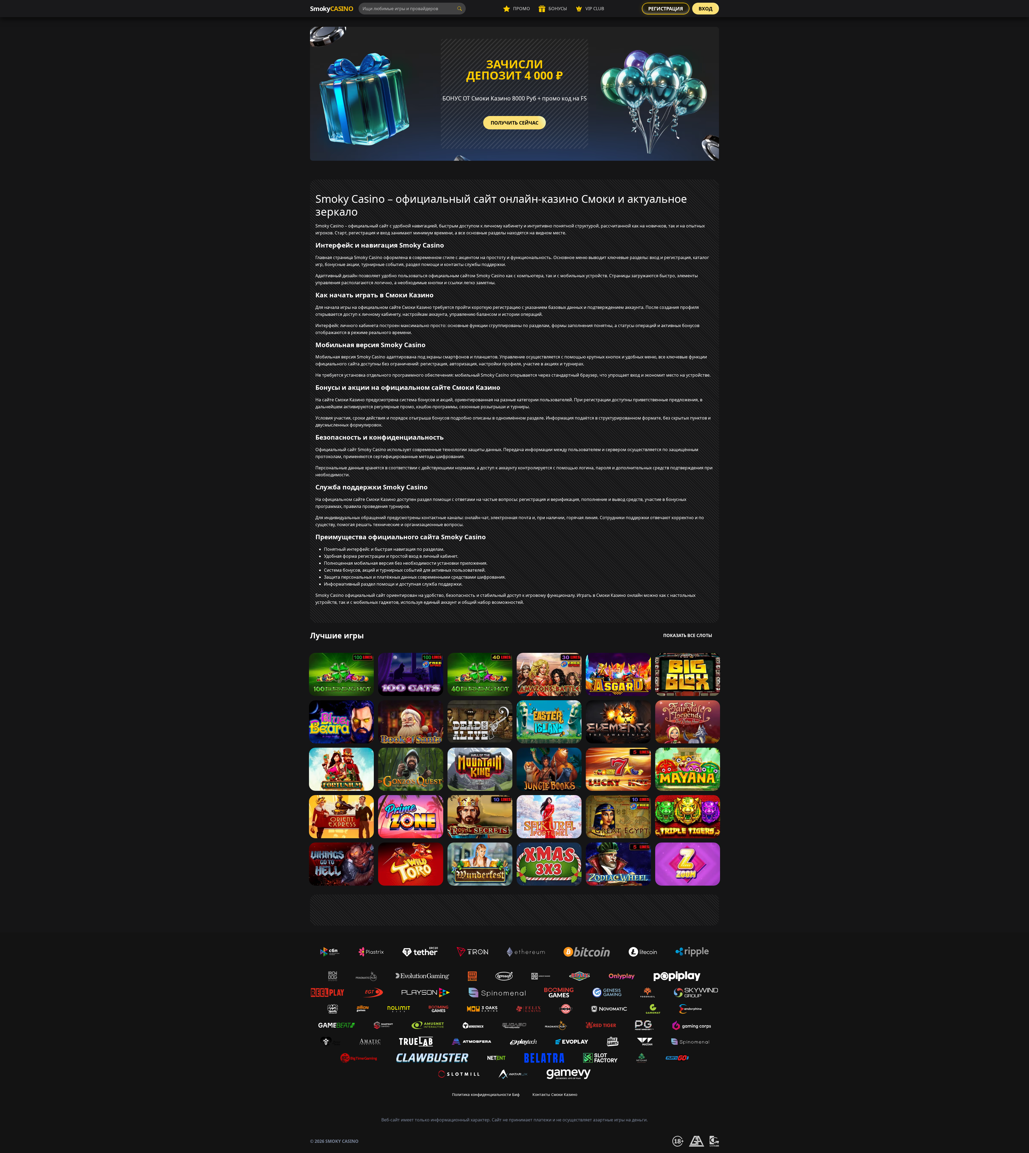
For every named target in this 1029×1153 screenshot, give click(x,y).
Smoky (331, 8)
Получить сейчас (514, 122)
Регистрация (665, 8)
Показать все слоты (687, 635)
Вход (706, 8)
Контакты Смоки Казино (554, 1094)
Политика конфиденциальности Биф (486, 1094)
